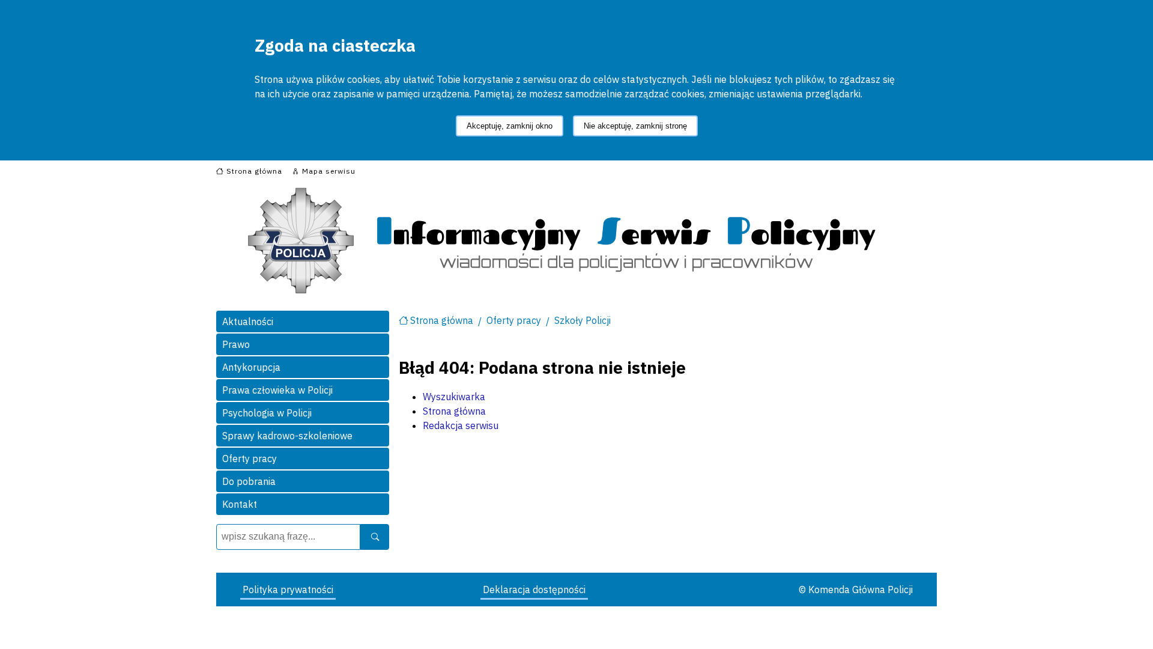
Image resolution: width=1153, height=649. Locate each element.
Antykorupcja (251, 367)
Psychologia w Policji (267, 413)
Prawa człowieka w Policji (277, 390)
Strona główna (441, 320)
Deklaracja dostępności (534, 589)
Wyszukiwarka (454, 397)
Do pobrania (249, 481)
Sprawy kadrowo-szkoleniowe (287, 436)
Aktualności (247, 321)
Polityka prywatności (288, 589)
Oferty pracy (249, 458)
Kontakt (239, 504)
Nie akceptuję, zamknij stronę (635, 125)
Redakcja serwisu (460, 425)
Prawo (236, 344)
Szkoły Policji (582, 320)
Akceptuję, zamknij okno (509, 125)
